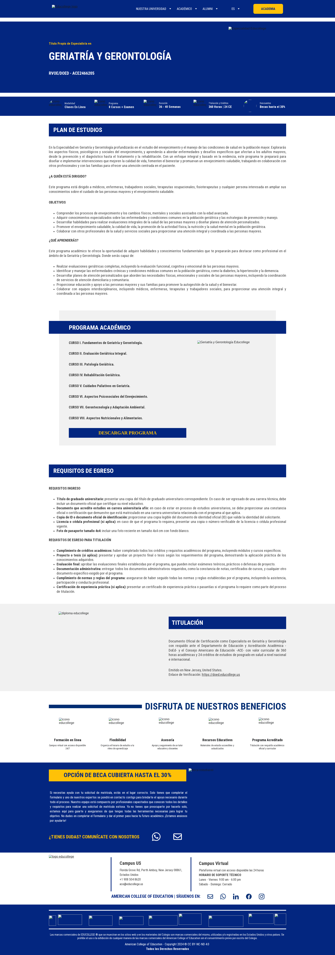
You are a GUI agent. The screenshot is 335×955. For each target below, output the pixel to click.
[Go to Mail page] (177, 836)
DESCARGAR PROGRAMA (127, 432)
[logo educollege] (71, 878)
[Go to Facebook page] (251, 896)
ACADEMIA (268, 9)
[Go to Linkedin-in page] (238, 896)
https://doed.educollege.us (221, 674)
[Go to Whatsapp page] (158, 836)
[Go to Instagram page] (261, 896)
